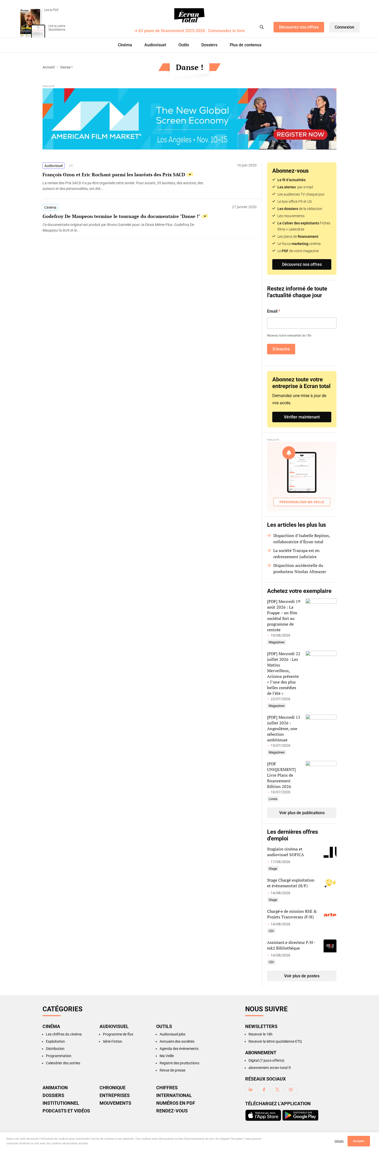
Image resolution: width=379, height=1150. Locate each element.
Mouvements (115, 1103)
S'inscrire (281, 349)
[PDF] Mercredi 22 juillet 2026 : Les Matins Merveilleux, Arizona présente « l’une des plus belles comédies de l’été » (283, 673)
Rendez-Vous (172, 1110)
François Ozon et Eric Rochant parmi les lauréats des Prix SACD (114, 174)
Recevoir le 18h (261, 1034)
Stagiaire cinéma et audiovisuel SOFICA (285, 851)
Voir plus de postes (301, 975)
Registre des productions (179, 1063)
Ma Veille (167, 1056)
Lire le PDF (51, 10)
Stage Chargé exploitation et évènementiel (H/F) (291, 883)
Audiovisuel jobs (172, 1034)
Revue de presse (172, 1070)
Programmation (58, 1056)
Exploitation (55, 1041)
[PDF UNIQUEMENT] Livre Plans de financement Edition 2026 (281, 775)
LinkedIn (250, 1089)
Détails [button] (339, 1141)
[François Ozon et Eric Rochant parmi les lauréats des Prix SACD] (125, 185)
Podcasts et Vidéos (66, 1110)
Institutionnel (61, 1103)
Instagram (290, 1089)
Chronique (113, 1087)
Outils (183, 44)
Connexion (344, 27)
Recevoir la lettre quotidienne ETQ (275, 1041)
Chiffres (167, 1087)
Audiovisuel (155, 44)
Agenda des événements (179, 1049)
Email (273, 311)
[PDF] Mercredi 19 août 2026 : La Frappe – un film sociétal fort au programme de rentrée (283, 616)
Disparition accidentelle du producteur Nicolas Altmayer (299, 568)
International (174, 1095)
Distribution (55, 1049)
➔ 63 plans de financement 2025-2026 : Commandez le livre (189, 31)
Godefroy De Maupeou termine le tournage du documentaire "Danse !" (121, 216)
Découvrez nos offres (299, 27)
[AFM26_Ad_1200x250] (189, 119)
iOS (263, 1115)
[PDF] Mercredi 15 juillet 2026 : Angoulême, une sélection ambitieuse (283, 728)
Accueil (49, 67)
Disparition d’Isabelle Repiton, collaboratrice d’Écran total (301, 539)
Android (300, 1115)
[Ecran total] (189, 15)
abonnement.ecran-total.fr (270, 1068)
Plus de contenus (245, 44)
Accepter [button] (359, 1141)
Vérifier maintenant (302, 417)
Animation (55, 1087)
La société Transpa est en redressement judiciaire (296, 553)
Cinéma (125, 44)
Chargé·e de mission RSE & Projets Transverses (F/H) (292, 914)
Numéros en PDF (175, 1103)
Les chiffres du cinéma (64, 1034)
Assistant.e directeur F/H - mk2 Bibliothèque (291, 945)
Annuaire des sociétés (177, 1041)
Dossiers (209, 44)
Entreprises (115, 1095)
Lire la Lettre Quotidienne (56, 27)
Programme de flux (118, 1034)
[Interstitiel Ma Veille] (301, 476)
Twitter (277, 1089)
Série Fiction (112, 1041)
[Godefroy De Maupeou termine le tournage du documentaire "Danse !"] (125, 227)
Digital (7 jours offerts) (266, 1060)
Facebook (264, 1089)
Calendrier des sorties (63, 1063)
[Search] (262, 27)
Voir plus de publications (302, 812)
